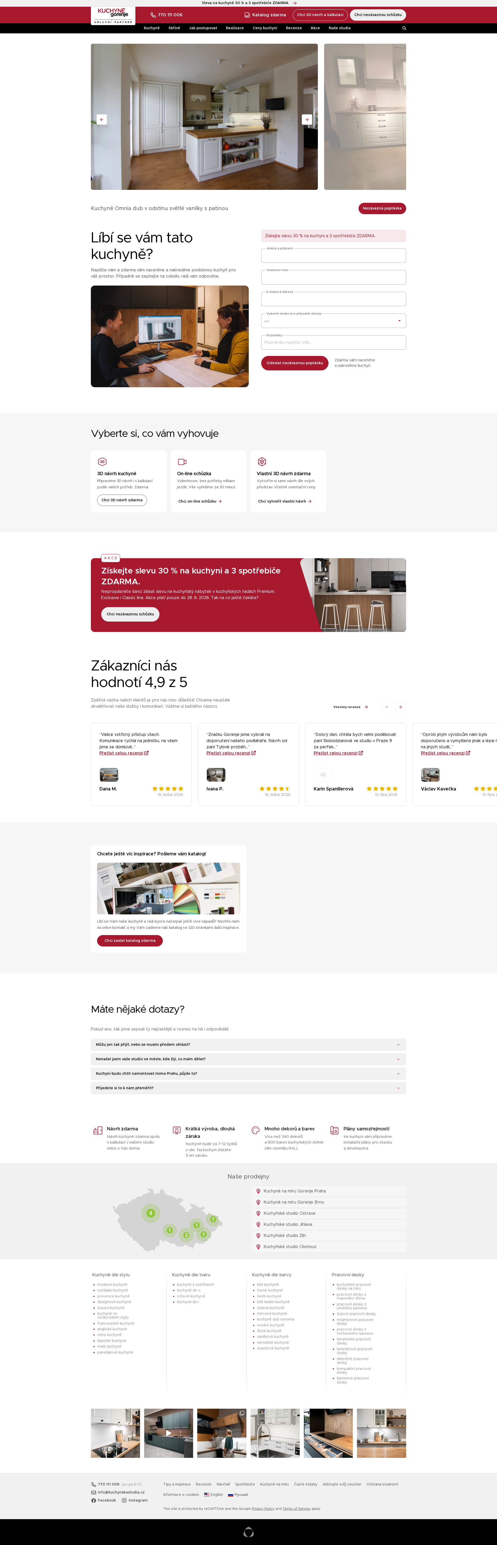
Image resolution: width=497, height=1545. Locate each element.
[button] (400, 707)
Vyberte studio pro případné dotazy (294, 313)
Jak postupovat (203, 28)
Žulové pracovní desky (356, 1314)
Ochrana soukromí (382, 1484)
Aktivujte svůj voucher (342, 1484)
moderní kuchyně (112, 1285)
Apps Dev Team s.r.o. (248, 1532)
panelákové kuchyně (115, 1352)
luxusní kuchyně (111, 1308)
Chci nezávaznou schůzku (378, 15)
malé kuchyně (109, 1346)
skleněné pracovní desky (352, 1361)
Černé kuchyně (270, 1290)
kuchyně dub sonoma (275, 1319)
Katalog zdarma (269, 15)
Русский (241, 1495)
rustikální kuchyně (112, 1290)
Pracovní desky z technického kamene (355, 1331)
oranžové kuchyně (273, 1348)
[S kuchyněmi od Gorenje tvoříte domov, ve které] (221, 1433)
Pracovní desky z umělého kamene (352, 1306)
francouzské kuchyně (115, 1323)
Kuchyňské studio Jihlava (287, 1224)
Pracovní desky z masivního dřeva (351, 1296)
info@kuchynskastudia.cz (121, 1492)
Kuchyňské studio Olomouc (289, 1247)
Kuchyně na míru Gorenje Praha (294, 1191)
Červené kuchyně (272, 1314)
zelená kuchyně (270, 1308)
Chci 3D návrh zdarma (122, 500)
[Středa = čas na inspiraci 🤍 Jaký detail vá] (381, 1433)
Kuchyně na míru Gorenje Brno (293, 1202)
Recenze (294, 28)
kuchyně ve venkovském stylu (113, 1315)
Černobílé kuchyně (273, 1343)
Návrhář (223, 1484)
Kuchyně (152, 28)
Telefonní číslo (277, 270)
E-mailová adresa (279, 291)
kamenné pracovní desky (353, 1380)
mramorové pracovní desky (355, 1322)
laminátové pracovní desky (354, 1351)
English (217, 1495)
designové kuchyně (114, 1302)
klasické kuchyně (111, 1341)
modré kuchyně (270, 1325)
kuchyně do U (188, 1290)
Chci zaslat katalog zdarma (130, 941)
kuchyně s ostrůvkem (195, 1285)
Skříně (174, 28)
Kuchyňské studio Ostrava (288, 1213)
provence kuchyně (113, 1296)
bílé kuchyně (268, 1285)
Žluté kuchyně (269, 1331)
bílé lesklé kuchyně (273, 1302)
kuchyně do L (188, 1302)
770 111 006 (170, 15)
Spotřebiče (245, 1484)
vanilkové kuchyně (273, 1337)
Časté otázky (305, 1484)
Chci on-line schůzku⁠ (197, 501)
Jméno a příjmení (279, 248)
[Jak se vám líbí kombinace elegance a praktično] (275, 1433)
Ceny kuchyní (265, 28)
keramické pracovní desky (354, 1341)
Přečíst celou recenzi (121, 753)
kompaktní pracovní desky (354, 1371)
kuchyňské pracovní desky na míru (354, 1286)
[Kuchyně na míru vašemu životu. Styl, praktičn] (328, 1433)
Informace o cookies (181, 1495)
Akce (315, 28)
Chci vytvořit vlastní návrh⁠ (282, 501)
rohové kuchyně (191, 1296)
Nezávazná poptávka (382, 208)
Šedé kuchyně (269, 1296)
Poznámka (274, 335)
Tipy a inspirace (177, 1484)
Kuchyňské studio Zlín (284, 1236)
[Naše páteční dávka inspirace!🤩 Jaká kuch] (168, 1433)
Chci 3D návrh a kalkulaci (320, 15)
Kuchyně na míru (274, 1484)
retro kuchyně (109, 1335)
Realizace (235, 28)
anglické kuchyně (112, 1329)
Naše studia (340, 28)
